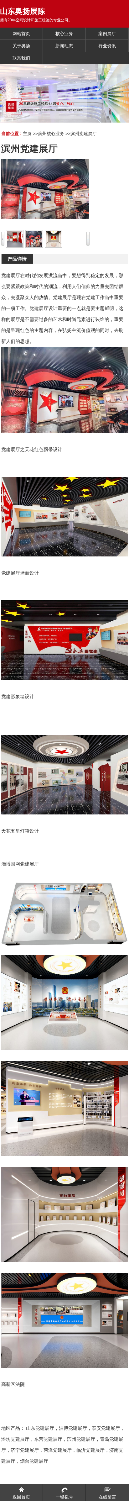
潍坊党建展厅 (15, 1439)
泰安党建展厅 (106, 1428)
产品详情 (17, 258)
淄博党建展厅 (73, 1428)
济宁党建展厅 (25, 1450)
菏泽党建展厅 (58, 1450)
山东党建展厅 (40, 1428)
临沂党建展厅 (90, 1450)
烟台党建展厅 (34, 1461)
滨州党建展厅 (83, 133)
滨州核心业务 (51, 133)
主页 (27, 133)
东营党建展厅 (48, 1439)
